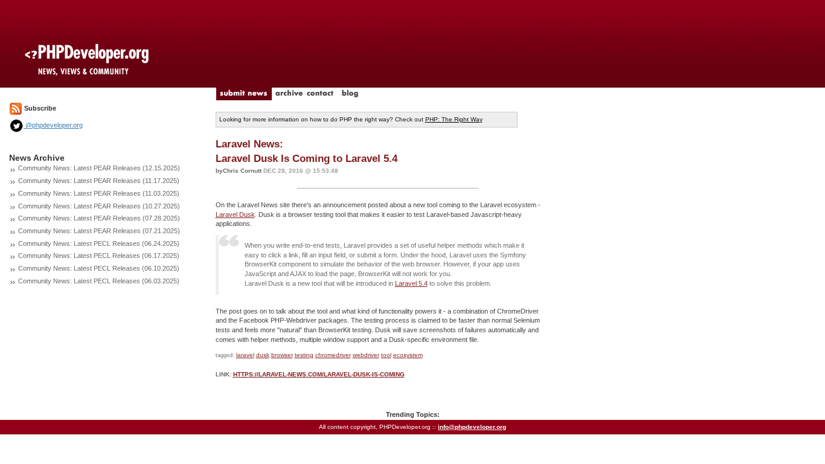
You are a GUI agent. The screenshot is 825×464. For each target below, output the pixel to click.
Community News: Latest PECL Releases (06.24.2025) (98, 243)
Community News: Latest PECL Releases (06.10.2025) (98, 268)
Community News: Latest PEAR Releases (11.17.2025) (98, 180)
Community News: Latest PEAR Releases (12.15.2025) (99, 168)
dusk (262, 355)
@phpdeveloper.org (53, 125)
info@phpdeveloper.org (472, 427)
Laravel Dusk (235, 214)
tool (386, 355)
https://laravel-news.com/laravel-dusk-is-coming (319, 374)
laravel (245, 355)
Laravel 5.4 (411, 283)
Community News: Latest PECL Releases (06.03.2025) (98, 281)
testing (304, 355)
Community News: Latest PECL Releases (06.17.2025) (98, 255)
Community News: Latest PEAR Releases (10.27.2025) (99, 206)
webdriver (366, 355)
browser (282, 355)
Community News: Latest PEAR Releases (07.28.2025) (99, 218)
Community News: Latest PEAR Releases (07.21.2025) (99, 230)
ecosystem (408, 355)
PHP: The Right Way (454, 119)
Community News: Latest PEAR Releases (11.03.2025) (98, 193)
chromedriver (333, 355)
